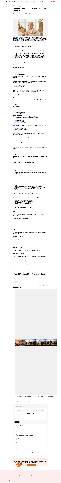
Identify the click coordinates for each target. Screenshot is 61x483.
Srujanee (8, 480)
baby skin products (17, 37)
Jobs (45, 1)
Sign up (53, 1)
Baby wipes (15, 125)
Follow (20, 5)
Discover (38, 1)
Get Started (31, 464)
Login (49, 1)
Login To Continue (30, 413)
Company (20, 475)
